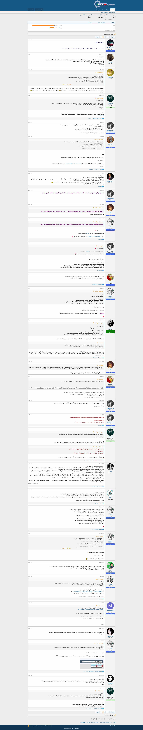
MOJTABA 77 (110, 48)
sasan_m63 (110, 181)
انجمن (112, 10)
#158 (29, 190)
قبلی (113, 37)
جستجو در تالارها (104, 12)
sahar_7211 (110, 636)
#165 (29, 362)
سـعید (113, 19)
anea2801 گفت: (100, 72)
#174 (29, 562)
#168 (29, 415)
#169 (29, 429)
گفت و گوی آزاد (77, 164)
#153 (29, 69)
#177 (29, 628)
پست (103, 622)
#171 (29, 490)
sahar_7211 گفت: (99, 644)
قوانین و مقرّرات (43, 726)
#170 (29, 464)
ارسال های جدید (112, 12)
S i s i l (110, 213)
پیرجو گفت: (101, 365)
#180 (29, 688)
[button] (103, 9)
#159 (29, 204)
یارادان (110, 472)
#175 (29, 576)
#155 (29, 122)
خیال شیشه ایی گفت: (99, 207)
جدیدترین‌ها (106, 10)
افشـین (110, 227)
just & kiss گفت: (99, 140)
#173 (29, 533)
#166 (29, 376)
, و (95, 169)
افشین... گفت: (100, 246)
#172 (29, 507)
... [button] (108, 37)
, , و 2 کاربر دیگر (95, 118)
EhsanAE (110, 683)
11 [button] (60, 25)
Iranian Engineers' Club (71, 728)
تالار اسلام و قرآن (68, 164)
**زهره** (110, 570)
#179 (29, 675)
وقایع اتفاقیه (101, 116)
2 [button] (60, 28)
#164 (29, 320)
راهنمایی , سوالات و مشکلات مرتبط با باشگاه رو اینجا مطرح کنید (87, 591)
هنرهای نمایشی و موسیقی (94, 236)
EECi (110, 498)
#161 (29, 243)
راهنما (31, 726)
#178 (29, 641)
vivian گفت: (100, 343)
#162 (29, 274)
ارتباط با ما (50, 726)
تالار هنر (87, 233)
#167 (29, 400)
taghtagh (110, 77)
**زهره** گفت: (100, 579)
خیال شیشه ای (110, 130)
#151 (29, 40)
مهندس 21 (110, 62)
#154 (29, 95)
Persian (112, 726)
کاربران (98, 10)
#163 (29, 288)
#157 (29, 173)
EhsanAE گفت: (100, 691)
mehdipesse (110, 611)
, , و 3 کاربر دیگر (93, 460)
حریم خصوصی (36, 726)
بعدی (98, 37)
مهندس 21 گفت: (100, 98)
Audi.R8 (110, 145)
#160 (29, 219)
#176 (29, 603)
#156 (29, 136)
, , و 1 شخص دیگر (92, 671)
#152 (29, 54)
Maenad (110, 282)
